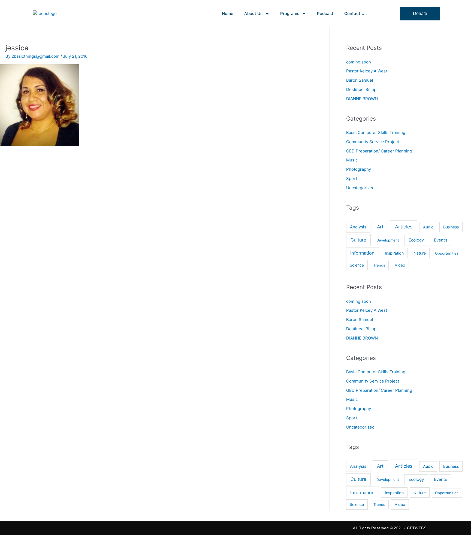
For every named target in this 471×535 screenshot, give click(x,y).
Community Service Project (372, 141)
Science (357, 265)
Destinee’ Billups (362, 89)
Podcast (325, 13)
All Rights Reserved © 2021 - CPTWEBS (389, 528)
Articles (403, 227)
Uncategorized (360, 187)
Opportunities (446, 253)
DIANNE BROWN (362, 98)
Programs (289, 13)
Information (362, 253)
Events (440, 240)
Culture (358, 240)
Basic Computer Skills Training (375, 132)
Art (380, 227)
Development (387, 240)
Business (451, 227)
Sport (351, 178)
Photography (358, 169)
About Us (253, 13)
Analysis (358, 227)
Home (227, 13)
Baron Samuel (359, 80)
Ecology (416, 240)
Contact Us (355, 13)
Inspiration (394, 253)
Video (400, 265)
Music (352, 160)
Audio (428, 227)
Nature (419, 253)
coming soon (358, 62)
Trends (379, 265)
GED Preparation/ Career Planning (379, 151)
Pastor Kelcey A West (366, 71)
